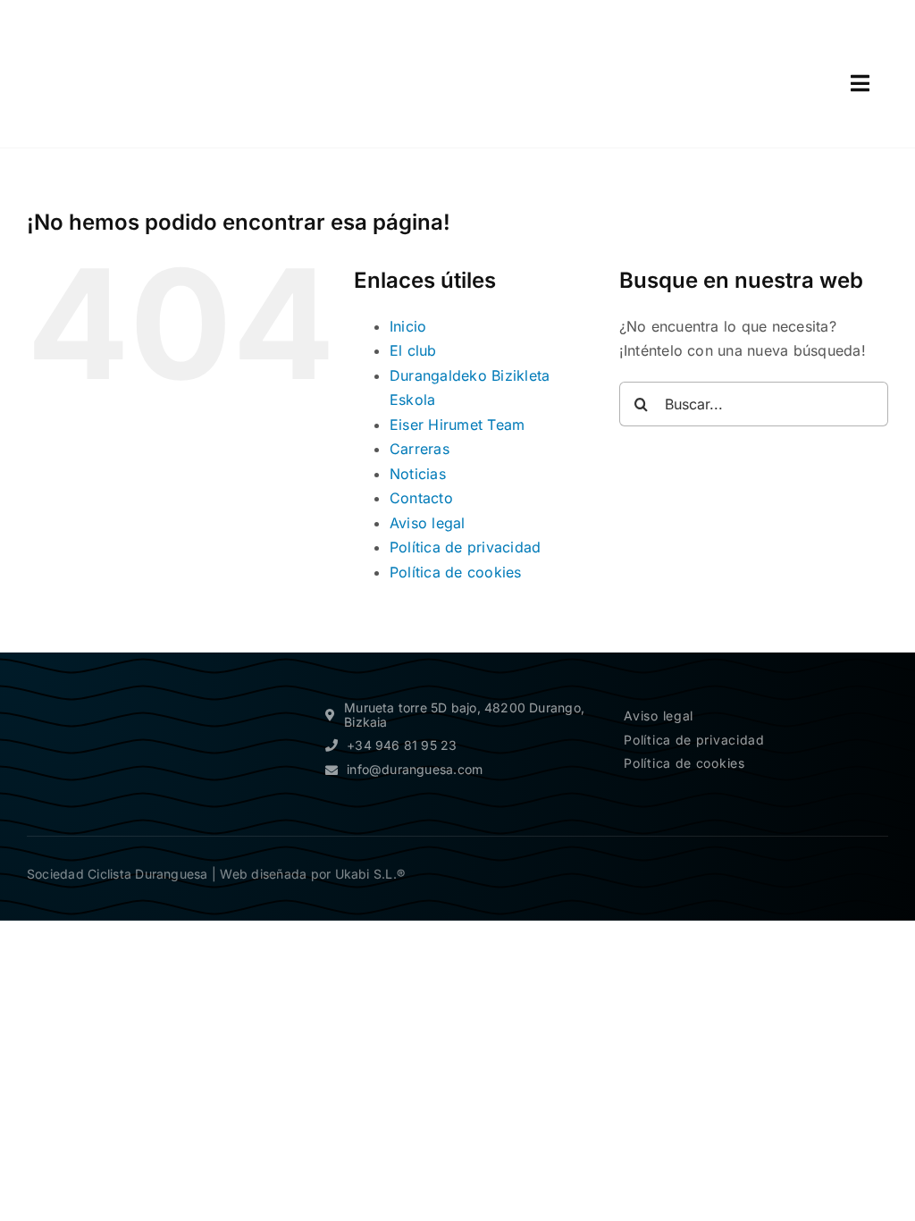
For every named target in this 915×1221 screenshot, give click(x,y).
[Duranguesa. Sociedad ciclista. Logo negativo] (107, 686)
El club (413, 350)
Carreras (419, 449)
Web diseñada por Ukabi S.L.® (312, 873)
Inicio (408, 326)
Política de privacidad (465, 547)
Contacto (421, 498)
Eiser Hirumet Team (457, 425)
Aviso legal (428, 523)
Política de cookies (456, 572)
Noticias (418, 474)
